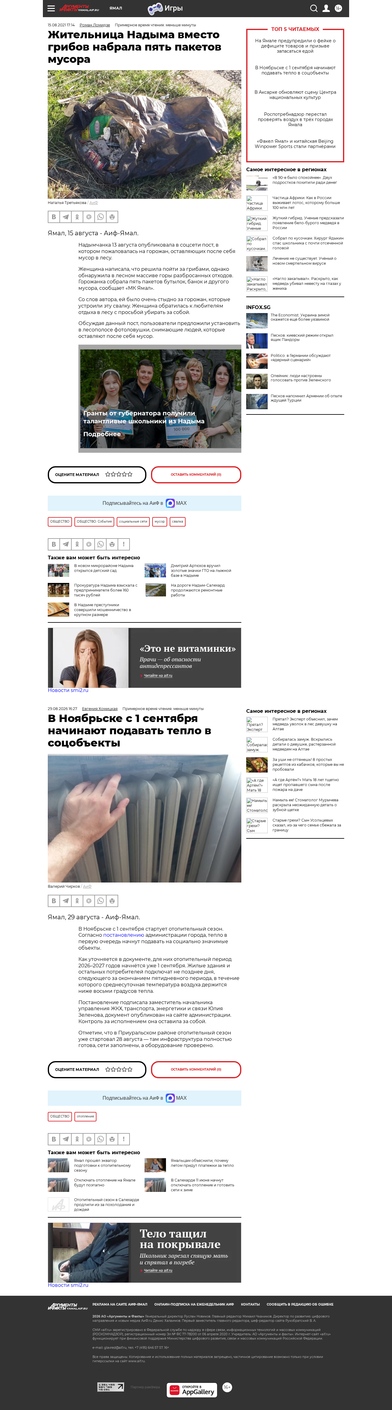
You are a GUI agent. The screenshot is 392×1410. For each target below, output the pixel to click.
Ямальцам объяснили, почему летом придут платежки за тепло (202, 1163)
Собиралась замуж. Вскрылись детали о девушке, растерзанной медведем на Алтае (304, 744)
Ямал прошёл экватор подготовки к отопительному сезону (102, 1165)
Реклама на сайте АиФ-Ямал (119, 1304)
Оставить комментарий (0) (196, 475)
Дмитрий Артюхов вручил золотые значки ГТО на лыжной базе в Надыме (201, 570)
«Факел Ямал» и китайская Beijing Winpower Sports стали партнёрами (295, 144)
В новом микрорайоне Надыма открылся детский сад (104, 568)
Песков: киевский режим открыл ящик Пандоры (302, 337)
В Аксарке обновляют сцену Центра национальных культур (295, 95)
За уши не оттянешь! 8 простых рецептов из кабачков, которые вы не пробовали (308, 764)
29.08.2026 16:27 (62, 708)
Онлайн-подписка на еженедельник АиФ (194, 1304)
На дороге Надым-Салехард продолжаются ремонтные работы (198, 590)
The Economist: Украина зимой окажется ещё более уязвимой (300, 317)
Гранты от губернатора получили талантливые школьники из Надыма (144, 417)
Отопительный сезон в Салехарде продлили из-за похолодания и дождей (106, 1204)
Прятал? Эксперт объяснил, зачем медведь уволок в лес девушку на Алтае (305, 724)
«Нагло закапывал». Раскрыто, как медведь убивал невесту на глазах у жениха (307, 283)
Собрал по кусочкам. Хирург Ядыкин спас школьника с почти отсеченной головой (308, 243)
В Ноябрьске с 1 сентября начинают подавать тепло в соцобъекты (295, 70)
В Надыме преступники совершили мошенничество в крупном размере (102, 610)
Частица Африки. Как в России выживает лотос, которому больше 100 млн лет (306, 202)
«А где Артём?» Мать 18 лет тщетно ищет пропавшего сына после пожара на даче (306, 784)
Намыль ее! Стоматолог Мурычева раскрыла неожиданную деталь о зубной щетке (305, 805)
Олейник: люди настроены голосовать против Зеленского (301, 378)
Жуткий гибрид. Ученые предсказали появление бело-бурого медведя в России (308, 223)
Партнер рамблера (145, 1387)
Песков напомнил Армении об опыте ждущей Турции (306, 398)
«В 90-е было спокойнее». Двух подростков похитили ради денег (305, 180)
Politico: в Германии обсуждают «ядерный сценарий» (301, 357)
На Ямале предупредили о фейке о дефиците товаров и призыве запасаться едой (295, 46)
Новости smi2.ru (68, 690)
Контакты (250, 1304)
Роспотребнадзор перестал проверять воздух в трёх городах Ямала (295, 119)
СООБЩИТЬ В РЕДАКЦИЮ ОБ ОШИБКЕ (300, 1304)
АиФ (93, 202)
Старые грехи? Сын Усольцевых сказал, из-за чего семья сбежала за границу (307, 825)
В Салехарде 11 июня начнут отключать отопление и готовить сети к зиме (202, 1185)
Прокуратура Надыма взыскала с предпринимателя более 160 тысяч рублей (106, 590)
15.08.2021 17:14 (61, 25)
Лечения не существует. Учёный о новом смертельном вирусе (305, 261)
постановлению (124, 935)
